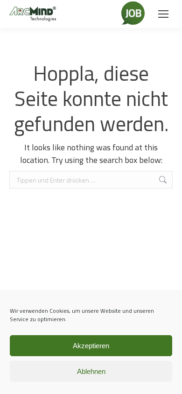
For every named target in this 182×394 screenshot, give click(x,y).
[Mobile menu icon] (163, 14)
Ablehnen (91, 371)
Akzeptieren (91, 346)
